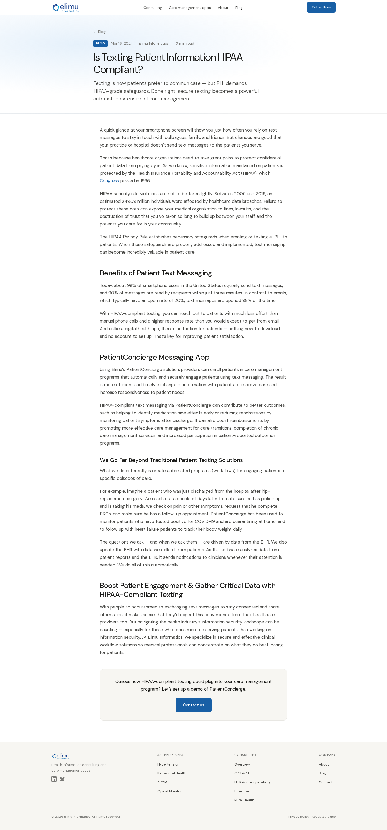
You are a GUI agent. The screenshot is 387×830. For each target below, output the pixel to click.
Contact (326, 782)
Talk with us (321, 7)
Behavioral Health (171, 773)
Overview (242, 764)
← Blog (99, 31)
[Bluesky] (62, 780)
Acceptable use (324, 816)
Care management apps (190, 7)
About (223, 7)
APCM (162, 782)
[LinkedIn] (54, 780)
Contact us (193, 705)
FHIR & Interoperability (252, 782)
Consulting (152, 7)
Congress (109, 181)
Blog (239, 7)
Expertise (241, 791)
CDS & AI (241, 773)
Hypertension (168, 764)
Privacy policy (299, 816)
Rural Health (244, 800)
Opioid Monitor (169, 791)
